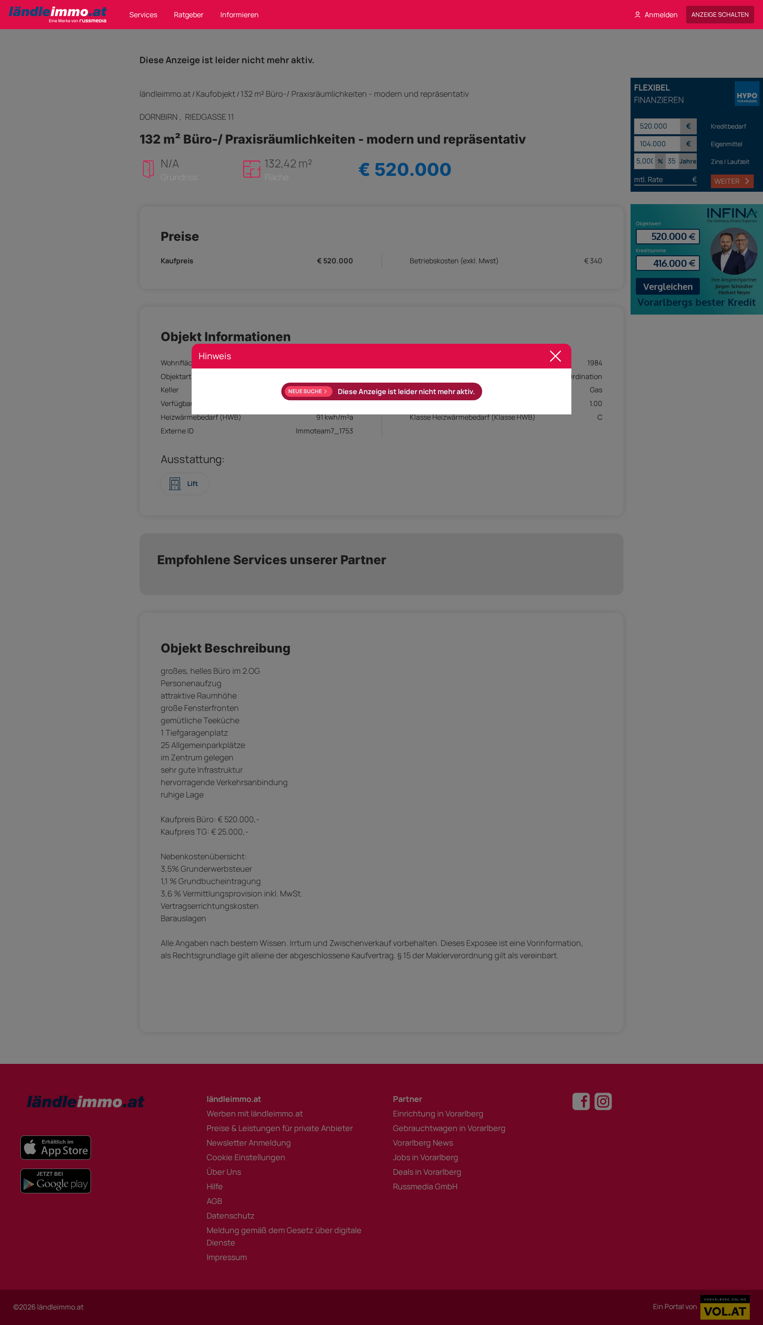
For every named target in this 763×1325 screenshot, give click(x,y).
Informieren (239, 14)
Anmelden (661, 14)
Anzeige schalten (720, 14)
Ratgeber (189, 14)
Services (143, 14)
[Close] (555, 356)
